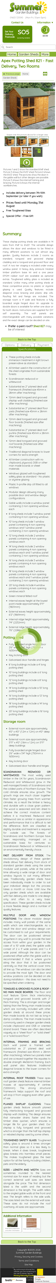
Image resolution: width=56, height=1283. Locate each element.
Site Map (29, 1264)
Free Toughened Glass (18, 210)
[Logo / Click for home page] (28, 7)
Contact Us (17, 22)
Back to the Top (27, 339)
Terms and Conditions (28, 1260)
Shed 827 (39, 326)
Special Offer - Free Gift (19, 216)
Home (11, 54)
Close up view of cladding (31, 1229)
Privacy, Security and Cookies (29, 1256)
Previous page (11, 74)
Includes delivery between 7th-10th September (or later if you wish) (25, 194)
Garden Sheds (29, 54)
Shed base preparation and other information (12, 1229)
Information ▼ (45, 22)
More (45, 54)
